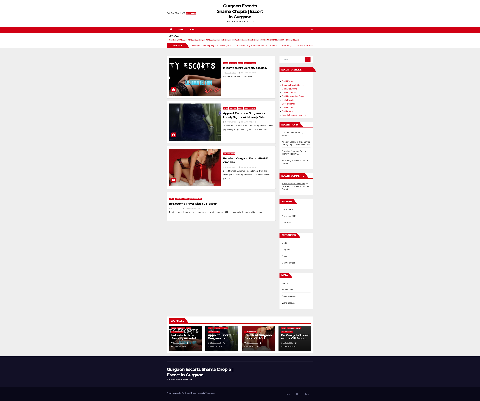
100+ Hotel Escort (292, 40)
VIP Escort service (213, 40)
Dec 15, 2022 (230, 73)
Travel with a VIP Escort (177, 40)
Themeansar (210, 393)
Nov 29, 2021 (230, 122)
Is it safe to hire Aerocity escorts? (245, 68)
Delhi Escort (287, 81)
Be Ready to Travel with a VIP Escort (245, 40)
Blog (192, 30)
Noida (240, 63)
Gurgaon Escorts (289, 89)
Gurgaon (233, 63)
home (307, 394)
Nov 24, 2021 (230, 167)
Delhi (226, 63)
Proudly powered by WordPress (178, 393)
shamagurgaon (248, 73)
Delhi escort (287, 111)
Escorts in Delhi (289, 104)
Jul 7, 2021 (176, 208)
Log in (285, 283)
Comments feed (289, 296)
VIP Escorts (226, 40)
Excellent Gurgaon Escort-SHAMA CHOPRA (258, 338)
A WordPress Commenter (293, 184)
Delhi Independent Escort (293, 96)
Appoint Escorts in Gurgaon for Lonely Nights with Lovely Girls (221, 339)
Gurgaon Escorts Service (293, 85)
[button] (312, 30)
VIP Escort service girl (196, 40)
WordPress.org (289, 303)
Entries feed (287, 290)
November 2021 (289, 216)
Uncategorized (249, 63)
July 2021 (286, 223)
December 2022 (289, 209)
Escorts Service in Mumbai (294, 115)
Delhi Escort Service (291, 93)
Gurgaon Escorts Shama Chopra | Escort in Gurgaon (240, 11)
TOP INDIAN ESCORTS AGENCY (272, 40)
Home (181, 30)
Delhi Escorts (288, 100)
